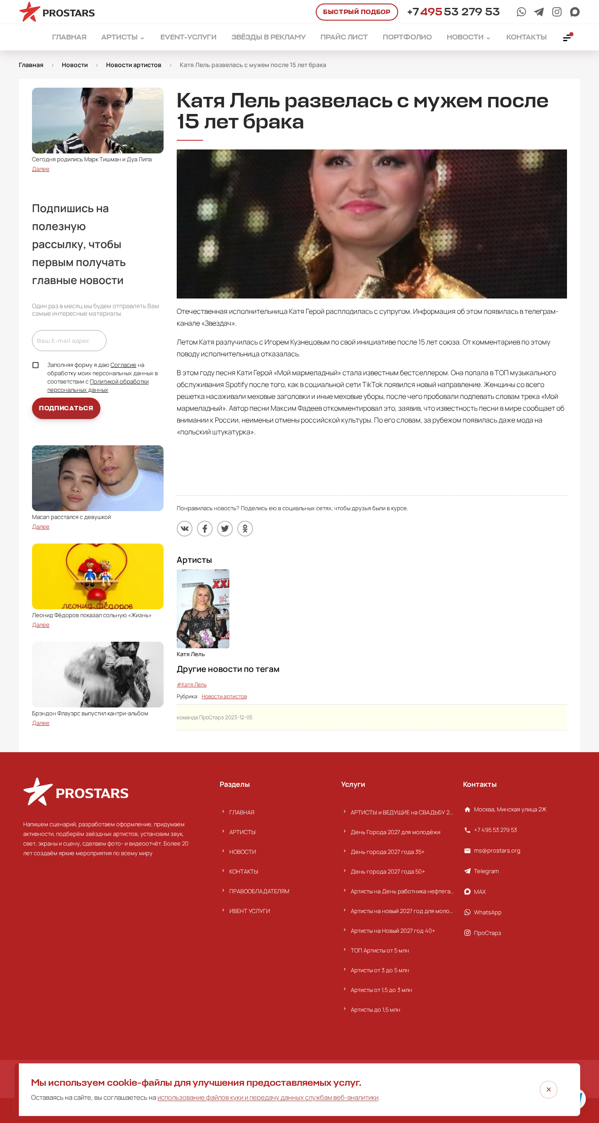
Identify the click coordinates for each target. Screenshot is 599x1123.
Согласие (123, 365)
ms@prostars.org (497, 850)
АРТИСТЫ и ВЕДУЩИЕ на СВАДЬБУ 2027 (402, 812)
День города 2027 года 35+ (388, 852)
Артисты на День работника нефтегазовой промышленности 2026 (402, 891)
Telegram (486, 871)
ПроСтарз (487, 933)
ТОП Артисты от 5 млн (380, 950)
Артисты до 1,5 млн (375, 1009)
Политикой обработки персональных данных (98, 385)
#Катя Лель (192, 684)
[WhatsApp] (521, 12)
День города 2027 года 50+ (388, 871)
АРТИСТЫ (242, 832)
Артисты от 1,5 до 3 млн (381, 990)
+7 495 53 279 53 (495, 830)
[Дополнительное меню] (567, 37)
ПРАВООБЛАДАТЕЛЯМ (259, 891)
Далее (41, 169)
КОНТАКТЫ (243, 871)
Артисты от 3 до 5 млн (380, 970)
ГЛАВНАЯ (241, 812)
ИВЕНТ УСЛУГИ (249, 911)
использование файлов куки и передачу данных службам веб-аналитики (267, 1097)
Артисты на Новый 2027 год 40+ (393, 931)
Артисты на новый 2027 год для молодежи (402, 911)
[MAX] (575, 12)
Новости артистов (224, 696)
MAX (480, 892)
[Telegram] (539, 12)
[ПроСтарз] (557, 12)
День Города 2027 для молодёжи (395, 832)
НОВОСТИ (242, 852)
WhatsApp (488, 912)
